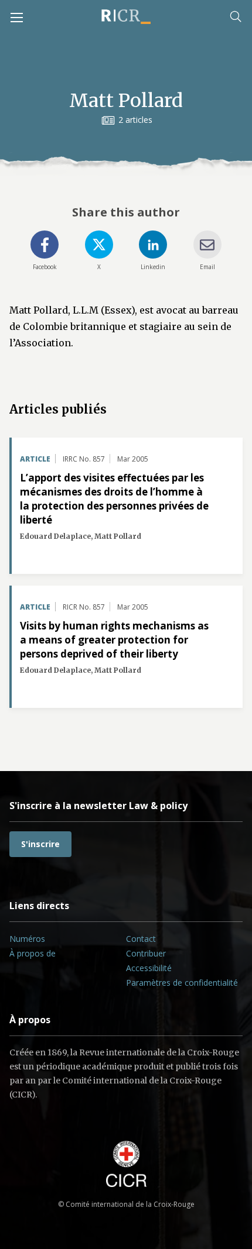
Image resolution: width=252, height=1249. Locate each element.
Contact (141, 938)
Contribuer (146, 953)
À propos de (32, 953)
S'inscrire (40, 843)
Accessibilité (149, 967)
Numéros (27, 938)
